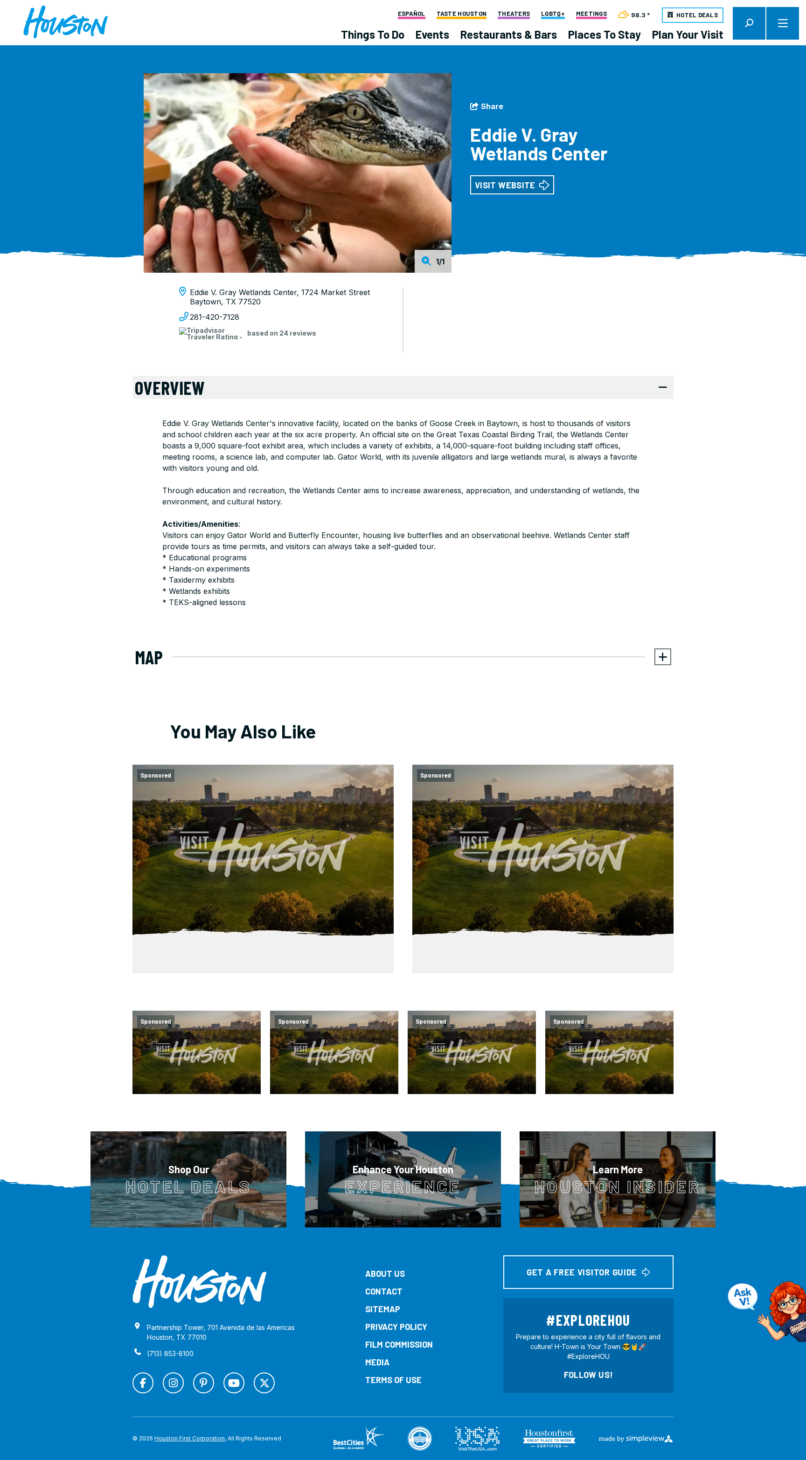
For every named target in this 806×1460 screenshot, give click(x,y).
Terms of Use (393, 1380)
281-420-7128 (214, 317)
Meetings (591, 14)
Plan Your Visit (687, 34)
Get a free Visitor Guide (582, 1272)
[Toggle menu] (782, 23)
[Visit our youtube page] (233, 1382)
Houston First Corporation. (190, 1438)
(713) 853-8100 (170, 1353)
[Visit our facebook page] (142, 1382)
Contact (384, 1291)
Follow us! (588, 1374)
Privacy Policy (396, 1327)
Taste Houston (461, 14)
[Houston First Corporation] (65, 22)
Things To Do (372, 34)
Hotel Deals (697, 15)
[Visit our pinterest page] (203, 1382)
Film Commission (399, 1344)
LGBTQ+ (553, 14)
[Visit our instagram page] (173, 1382)
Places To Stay (604, 34)
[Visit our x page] (264, 1382)
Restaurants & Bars (508, 34)
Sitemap (382, 1309)
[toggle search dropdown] (749, 23)
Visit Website (505, 185)
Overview (170, 387)
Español (411, 14)
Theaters (514, 14)
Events (432, 34)
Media (377, 1362)
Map (149, 657)
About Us (385, 1273)
